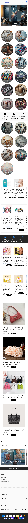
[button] (2, 2)
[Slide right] (25, 188)
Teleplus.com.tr (15, 520)
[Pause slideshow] (14, 26)
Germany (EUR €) (5, 509)
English (15, 509)
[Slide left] (2, 188)
